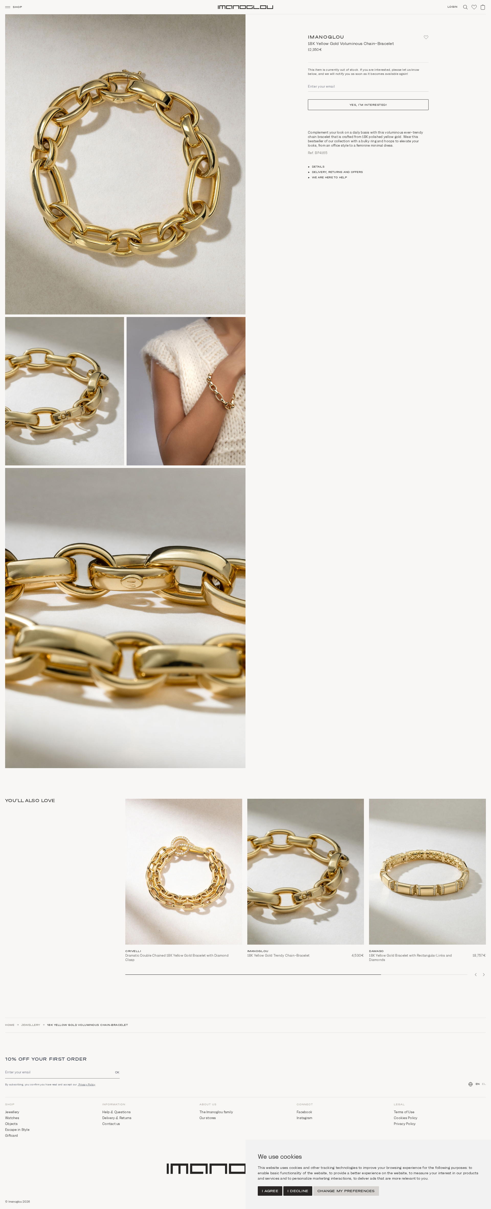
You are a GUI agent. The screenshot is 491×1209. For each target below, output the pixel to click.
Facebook (304, 1112)
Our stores (207, 1118)
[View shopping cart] (483, 7)
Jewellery (30, 1025)
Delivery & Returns (117, 1118)
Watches (12, 1118)
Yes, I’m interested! (368, 105)
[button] (15, 7)
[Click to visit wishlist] (474, 7)
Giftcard (11, 1135)
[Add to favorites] (426, 37)
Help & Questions (116, 1112)
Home (9, 1025)
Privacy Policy (86, 1084)
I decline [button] (297, 1191)
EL (484, 1084)
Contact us (111, 1124)
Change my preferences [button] (346, 1191)
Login (452, 6)
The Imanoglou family (216, 1112)
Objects (11, 1124)
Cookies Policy (406, 1118)
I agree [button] (270, 1191)
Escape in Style (17, 1130)
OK (117, 1072)
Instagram (304, 1118)
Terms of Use (404, 1112)
